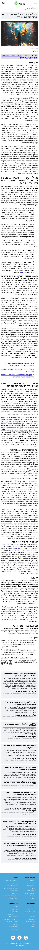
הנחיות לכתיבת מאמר (11, 922)
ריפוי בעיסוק (31, 909)
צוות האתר (14, 909)
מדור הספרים (13, 891)
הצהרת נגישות (13, 917)
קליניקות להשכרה (12, 886)
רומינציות (30, 266)
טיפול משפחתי (31, 919)
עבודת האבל (12, 548)
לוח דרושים (14, 893)
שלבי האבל (5, 544)
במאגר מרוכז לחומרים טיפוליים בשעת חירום (19, 57)
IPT (6, 421)
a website (19, 945)
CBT (34, 907)
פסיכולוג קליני (31, 883)
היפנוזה (33, 927)
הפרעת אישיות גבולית (28, 893)
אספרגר (33, 888)
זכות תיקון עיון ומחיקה (11, 919)
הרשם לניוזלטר (13, 927)
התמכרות (32, 898)
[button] (3, 3)
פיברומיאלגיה (31, 891)
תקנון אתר (14, 912)
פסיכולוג (32, 881)
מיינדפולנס (32, 896)
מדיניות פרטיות (13, 914)
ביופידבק (32, 917)
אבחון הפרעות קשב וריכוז (10, 896)
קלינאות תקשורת (30, 912)
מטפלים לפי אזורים (12, 881)
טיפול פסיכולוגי (30, 922)
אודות (16, 907)
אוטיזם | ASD (31, 886)
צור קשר (15, 924)
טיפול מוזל (14, 883)
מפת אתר (15, 929)
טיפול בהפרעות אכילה (11, 888)
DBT (2, 421)
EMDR (33, 924)
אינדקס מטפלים (13, 898)
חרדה (21, 272)
